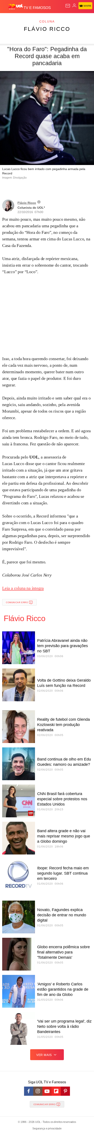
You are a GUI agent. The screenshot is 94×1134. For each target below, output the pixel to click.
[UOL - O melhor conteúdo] (16, 7)
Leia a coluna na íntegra (23, 588)
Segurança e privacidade (47, 1128)
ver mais (44, 1055)
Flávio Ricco (47, 29)
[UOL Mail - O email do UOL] (67, 5)
